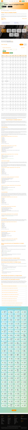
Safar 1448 (4, 47)
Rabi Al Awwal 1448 (8, 47)
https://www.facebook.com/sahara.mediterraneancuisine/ (9, 269)
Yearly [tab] (25, 44)
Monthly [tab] (21, 44)
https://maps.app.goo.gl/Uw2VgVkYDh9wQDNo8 (9, 158)
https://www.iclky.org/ (6, 186)
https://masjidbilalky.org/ (6, 155)
